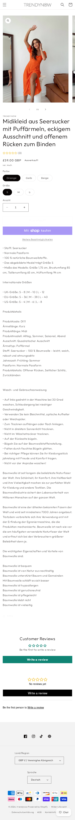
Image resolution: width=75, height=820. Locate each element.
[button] (5, 5)
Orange (13, 178)
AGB (39, 812)
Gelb (31, 178)
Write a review (37, 659)
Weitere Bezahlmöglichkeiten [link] (37, 239)
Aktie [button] (10, 615)
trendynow (22, 806)
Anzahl (6, 200)
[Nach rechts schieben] (46, 109)
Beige (46, 178)
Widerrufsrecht (59, 807)
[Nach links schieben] (29, 109)
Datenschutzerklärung (23, 812)
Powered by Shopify (38, 806)
